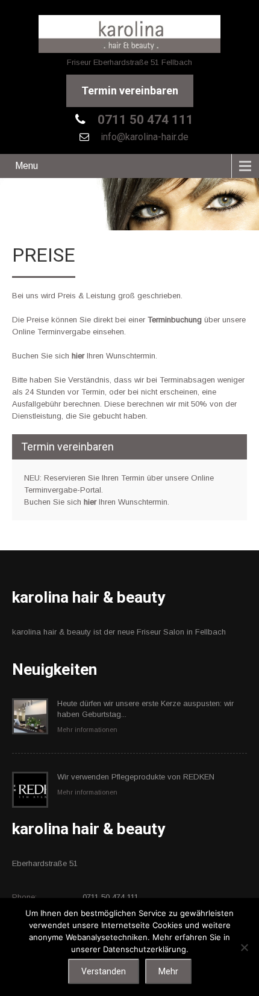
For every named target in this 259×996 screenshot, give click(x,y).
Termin (133, 477)
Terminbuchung (175, 319)
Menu (26, 166)
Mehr (168, 971)
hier (78, 355)
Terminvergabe (63, 331)
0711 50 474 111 (144, 119)
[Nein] (244, 947)
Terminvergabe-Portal (62, 489)
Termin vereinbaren (129, 90)
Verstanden (103, 971)
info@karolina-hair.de (143, 137)
